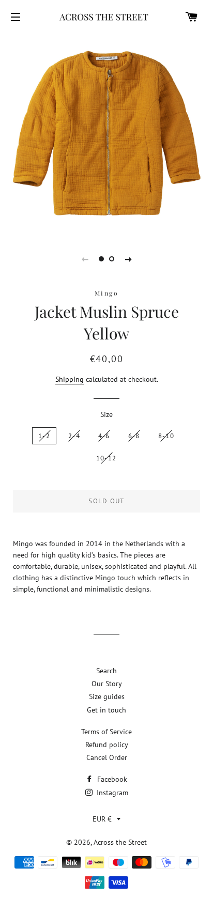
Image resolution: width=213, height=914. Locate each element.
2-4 (74, 435)
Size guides (107, 696)
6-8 (134, 435)
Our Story (107, 683)
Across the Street (120, 842)
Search (106, 670)
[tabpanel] (106, 133)
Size (106, 414)
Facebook (111, 779)
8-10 (166, 435)
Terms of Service (106, 731)
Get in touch (106, 710)
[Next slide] (128, 258)
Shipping (69, 379)
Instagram (111, 792)
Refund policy (106, 744)
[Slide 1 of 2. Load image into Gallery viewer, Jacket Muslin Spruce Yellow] (101, 259)
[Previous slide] (84, 258)
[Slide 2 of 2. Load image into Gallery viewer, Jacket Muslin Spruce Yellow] (111, 259)
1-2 (44, 435)
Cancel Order (106, 757)
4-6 (104, 435)
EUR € (102, 819)
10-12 (106, 458)
